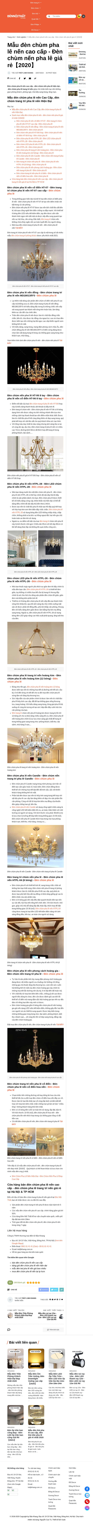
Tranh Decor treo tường (54, 1500)
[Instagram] (59, 1300)
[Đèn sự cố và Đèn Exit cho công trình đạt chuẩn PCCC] (72, 80)
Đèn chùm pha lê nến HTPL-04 (48, 909)
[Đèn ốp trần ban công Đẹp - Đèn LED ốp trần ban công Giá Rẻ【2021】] (15, 1415)
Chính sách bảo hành (54, 1469)
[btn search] (49, 16)
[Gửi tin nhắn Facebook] (87, 1508)
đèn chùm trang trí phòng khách (24, 236)
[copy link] (35, 78)
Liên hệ (71, 1472)
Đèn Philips (35, 24)
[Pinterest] (57, 1300)
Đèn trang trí (35, 3)
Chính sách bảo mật (75, 1477)
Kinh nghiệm (14, 1351)
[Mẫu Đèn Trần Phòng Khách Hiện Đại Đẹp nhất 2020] (15, 1359)
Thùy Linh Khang (25, 73)
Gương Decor (53, 1495)
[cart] (79, 16)
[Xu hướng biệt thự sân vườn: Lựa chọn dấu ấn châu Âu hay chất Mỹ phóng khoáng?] (72, 93)
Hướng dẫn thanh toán (52, 1482)
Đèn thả (35, 14)
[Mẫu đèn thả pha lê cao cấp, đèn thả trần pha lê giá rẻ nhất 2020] (36, 1415)
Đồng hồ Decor (54, 1492)
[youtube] (62, 1300)
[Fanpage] (87, 1488)
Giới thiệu (72, 1468)
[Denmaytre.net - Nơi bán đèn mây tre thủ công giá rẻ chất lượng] (72, 55)
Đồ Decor (35, 30)
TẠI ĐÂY (19, 228)
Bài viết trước (17, 1310)
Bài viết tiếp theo (52, 1310)
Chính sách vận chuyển (54, 1476)
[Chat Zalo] (87, 1495)
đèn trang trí (46, 219)
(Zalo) (29, 1246)
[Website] (52, 1300)
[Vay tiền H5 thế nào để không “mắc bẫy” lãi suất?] (72, 106)
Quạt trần (35, 19)
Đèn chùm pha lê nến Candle (23, 807)
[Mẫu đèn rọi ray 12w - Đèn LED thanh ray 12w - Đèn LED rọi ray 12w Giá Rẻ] (78, 1359)
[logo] (16, 16)
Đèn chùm (35, 8)
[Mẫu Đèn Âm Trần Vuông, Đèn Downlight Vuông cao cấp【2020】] (36, 1359)
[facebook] (50, 1300)
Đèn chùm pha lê (46, 295)
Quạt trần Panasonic (52, 1507)
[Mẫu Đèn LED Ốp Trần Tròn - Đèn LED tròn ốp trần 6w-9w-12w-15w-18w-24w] (57, 1359)
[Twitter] (55, 1300)
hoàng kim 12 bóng (43, 687)
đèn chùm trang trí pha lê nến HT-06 (43, 404)
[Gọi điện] (87, 1501)
